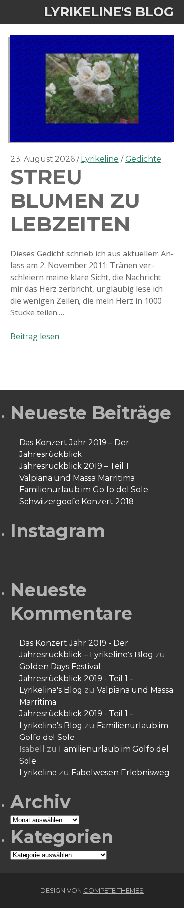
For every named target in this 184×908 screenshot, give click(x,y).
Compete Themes (113, 890)
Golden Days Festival (60, 666)
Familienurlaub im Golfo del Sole (83, 489)
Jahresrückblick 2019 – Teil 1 (74, 466)
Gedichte (143, 159)
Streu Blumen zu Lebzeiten (65, 41)
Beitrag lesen (34, 336)
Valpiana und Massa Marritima (77, 477)
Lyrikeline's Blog (109, 12)
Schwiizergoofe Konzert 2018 (76, 501)
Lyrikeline (100, 159)
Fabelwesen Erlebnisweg (120, 772)
